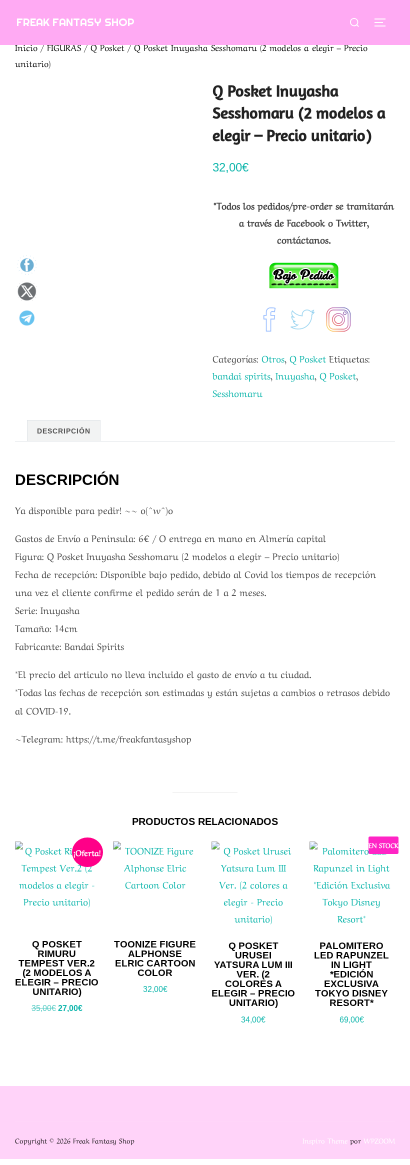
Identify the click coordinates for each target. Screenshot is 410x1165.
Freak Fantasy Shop (75, 22)
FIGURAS (64, 46)
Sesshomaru (237, 393)
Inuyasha (295, 375)
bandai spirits (241, 375)
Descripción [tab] (63, 431)
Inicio (26, 46)
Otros (273, 358)
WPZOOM (379, 1140)
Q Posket (107, 46)
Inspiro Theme (325, 1140)
